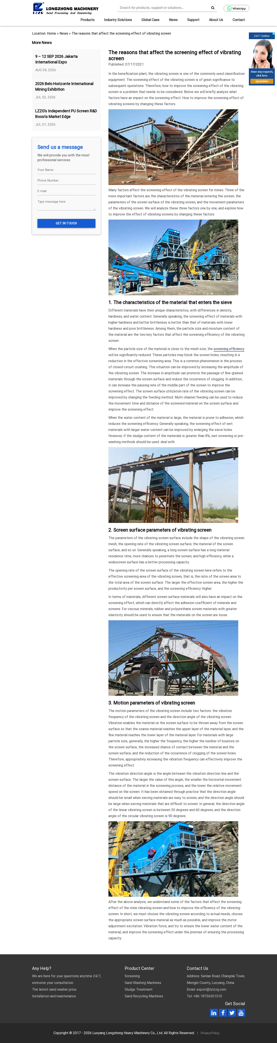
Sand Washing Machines (143, 983)
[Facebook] (223, 1014)
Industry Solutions (118, 20)
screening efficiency (229, 349)
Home (51, 33)
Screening (132, 976)
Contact (239, 20)
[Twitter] (232, 1014)
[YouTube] (241, 1014)
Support (193, 20)
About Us (216, 20)
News (173, 20)
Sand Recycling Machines (144, 996)
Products (88, 20)
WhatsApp (239, 8)
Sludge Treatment (139, 989)
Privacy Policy (210, 1033)
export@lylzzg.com (211, 989)
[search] (212, 7)
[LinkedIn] (213, 1014)
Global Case (150, 20)
